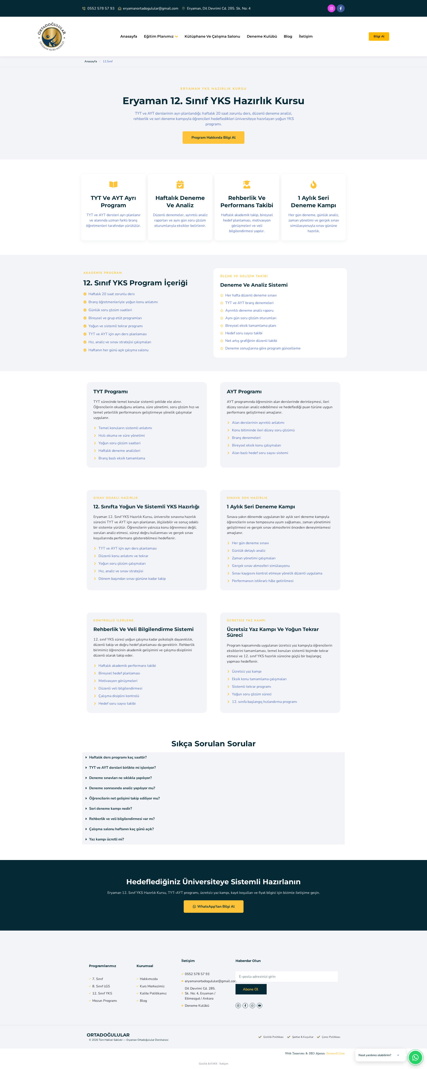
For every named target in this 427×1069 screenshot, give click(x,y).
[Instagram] (331, 8)
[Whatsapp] (252, 1005)
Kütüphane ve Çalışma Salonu (212, 36)
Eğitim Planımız (159, 36)
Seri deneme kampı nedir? (110, 808)
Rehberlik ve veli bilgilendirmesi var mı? (122, 818)
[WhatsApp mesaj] (415, 1057)
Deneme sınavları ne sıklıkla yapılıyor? (120, 777)
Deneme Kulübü (262, 36)
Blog (288, 36)
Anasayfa (128, 36)
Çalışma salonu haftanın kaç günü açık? (121, 829)
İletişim (306, 36)
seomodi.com (335, 1053)
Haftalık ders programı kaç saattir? (118, 757)
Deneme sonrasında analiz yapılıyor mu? (122, 788)
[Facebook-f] (340, 8)
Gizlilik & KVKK (208, 1063)
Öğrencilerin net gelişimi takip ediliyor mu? (124, 798)
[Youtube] (259, 1005)
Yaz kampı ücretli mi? (106, 839)
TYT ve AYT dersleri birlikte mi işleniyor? (122, 767)
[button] (213, 757)
